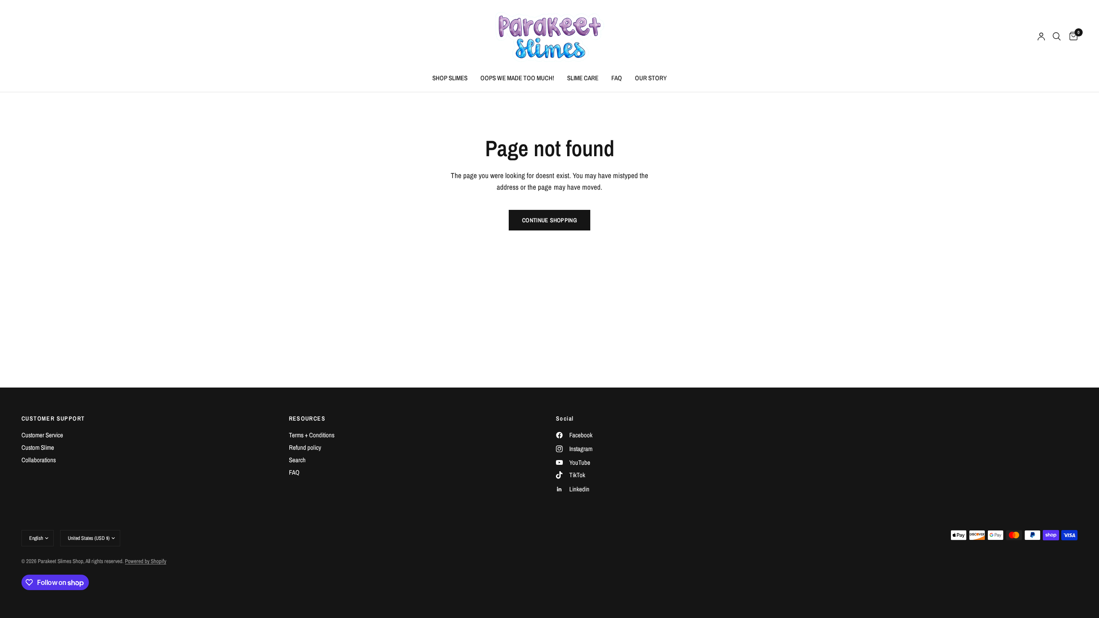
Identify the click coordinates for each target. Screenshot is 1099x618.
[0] (1071, 36)
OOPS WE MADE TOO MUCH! (517, 77)
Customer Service (42, 434)
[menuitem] (450, 78)
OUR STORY (651, 77)
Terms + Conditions (311, 434)
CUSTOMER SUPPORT (53, 418)
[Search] (1056, 36)
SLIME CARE (582, 77)
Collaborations (38, 459)
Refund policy (305, 447)
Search (297, 459)
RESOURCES (307, 418)
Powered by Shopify (145, 561)
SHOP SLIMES (450, 77)
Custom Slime (37, 447)
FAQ (616, 77)
